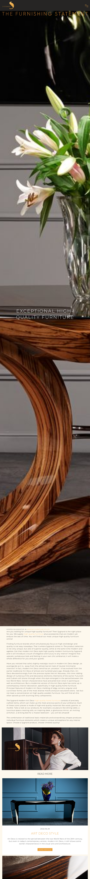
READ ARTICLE (45, 850)
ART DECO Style (45, 833)
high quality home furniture (47, 700)
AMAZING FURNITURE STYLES (38, 629)
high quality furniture (33, 634)
